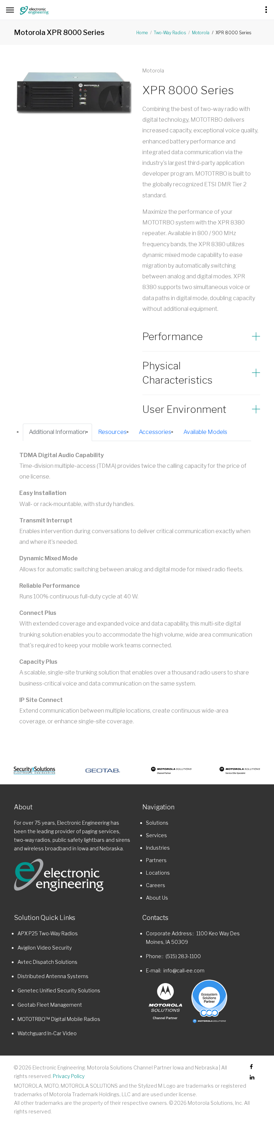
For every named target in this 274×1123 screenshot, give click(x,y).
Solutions (157, 823)
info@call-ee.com (183, 970)
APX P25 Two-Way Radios (47, 933)
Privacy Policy (69, 1076)
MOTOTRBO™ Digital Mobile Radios (58, 1019)
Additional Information (57, 432)
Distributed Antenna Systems (52, 976)
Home (142, 32)
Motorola (200, 32)
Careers (155, 885)
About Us (157, 898)
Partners (156, 860)
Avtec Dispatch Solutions (47, 962)
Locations (158, 873)
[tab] (201, 336)
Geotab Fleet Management (49, 1005)
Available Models (205, 432)
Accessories (155, 432)
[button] (201, 336)
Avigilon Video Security (44, 948)
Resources (112, 432)
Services (156, 835)
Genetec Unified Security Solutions (58, 990)
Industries (158, 848)
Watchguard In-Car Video (47, 1033)
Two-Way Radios (170, 32)
